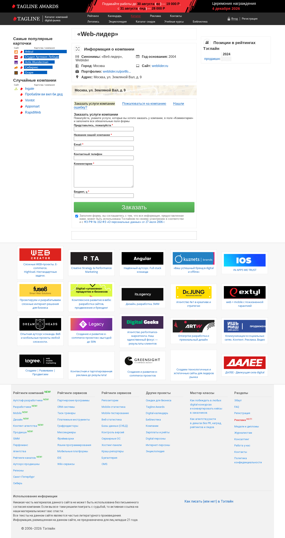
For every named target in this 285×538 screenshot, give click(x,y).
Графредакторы (67, 425)
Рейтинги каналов (27, 457)
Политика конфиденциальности (248, 460)
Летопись (93, 21)
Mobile (20, 413)
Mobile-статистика (113, 406)
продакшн (212, 59)
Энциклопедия (117, 21)
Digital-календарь (157, 413)
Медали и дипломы (246, 426)
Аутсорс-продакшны (26, 464)
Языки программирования (74, 445)
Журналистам (243, 432)
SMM (16, 438)
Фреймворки (65, 438)
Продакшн (23, 432)
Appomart (32, 106)
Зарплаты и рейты (158, 432)
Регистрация (249, 18)
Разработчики (25, 406)
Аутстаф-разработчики (31, 400)
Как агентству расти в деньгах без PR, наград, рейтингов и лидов (206, 423)
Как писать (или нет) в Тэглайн (208, 501)
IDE (59, 457)
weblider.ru (160, 66)
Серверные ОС (111, 438)
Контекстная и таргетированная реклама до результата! (91, 373)
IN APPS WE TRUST (244, 270)
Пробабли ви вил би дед (44, 94)
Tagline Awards (155, 406)
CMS (104, 464)
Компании (152, 425)
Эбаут (238, 400)
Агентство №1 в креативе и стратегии (193, 304)
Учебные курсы (174, 21)
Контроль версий (113, 432)
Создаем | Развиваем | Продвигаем (40, 372)
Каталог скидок (145, 21)
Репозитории (110, 400)
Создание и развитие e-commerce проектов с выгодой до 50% (91, 337)
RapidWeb (33, 112)
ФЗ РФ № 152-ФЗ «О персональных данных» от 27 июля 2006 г (124, 222)
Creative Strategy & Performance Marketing (91, 270)
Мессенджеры (66, 432)
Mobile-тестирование (115, 413)
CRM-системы (66, 406)
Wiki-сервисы (66, 464)
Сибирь (17, 483)
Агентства (19, 451)
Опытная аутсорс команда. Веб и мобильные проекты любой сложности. (40, 337)
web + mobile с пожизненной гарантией (244, 304)
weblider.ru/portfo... (117, 71)
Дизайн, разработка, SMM (142, 304)
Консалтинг (241, 439)
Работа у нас (242, 445)
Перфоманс (20, 445)
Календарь (115, 16)
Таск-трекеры (66, 413)
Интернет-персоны (158, 445)
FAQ (236, 406)
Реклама (155, 16)
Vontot (29, 100)
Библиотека (200, 21)
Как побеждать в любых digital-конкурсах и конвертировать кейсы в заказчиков (206, 406)
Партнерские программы (73, 400)
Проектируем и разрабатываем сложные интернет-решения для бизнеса (40, 303)
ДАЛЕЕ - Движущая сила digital (244, 372)
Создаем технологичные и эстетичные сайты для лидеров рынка (194, 373)
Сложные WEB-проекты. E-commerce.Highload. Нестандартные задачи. (40, 270)
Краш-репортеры (113, 451)
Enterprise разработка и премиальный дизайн (193, 337)
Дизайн (21, 419)
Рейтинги (93, 16)
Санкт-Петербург (24, 476)
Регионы (18, 470)
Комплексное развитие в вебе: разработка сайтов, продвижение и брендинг (91, 303)
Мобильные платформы (72, 451)
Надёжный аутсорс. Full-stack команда (142, 270)
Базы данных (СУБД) (115, 425)
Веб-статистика (112, 419)
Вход (234, 18)
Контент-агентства (28, 425)
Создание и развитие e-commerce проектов (142, 373)
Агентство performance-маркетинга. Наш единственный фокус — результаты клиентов (142, 337)
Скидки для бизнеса (158, 400)
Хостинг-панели (112, 445)
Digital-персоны (156, 438)
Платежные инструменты (73, 419)
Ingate (29, 88)
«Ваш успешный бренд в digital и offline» (194, 270)
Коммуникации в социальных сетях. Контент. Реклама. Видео (245, 337)
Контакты (176, 16)
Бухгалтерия (109, 457)
